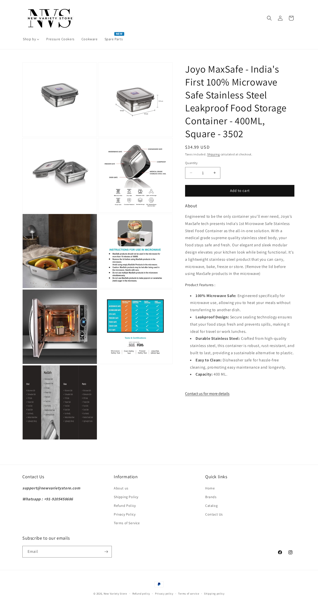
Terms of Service (127, 523)
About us (121, 488)
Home (210, 488)
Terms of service (188, 593)
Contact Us (214, 514)
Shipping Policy (126, 497)
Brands (211, 497)
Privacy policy (164, 593)
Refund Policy (125, 505)
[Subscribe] (106, 552)
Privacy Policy (124, 514)
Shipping (213, 154)
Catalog (211, 505)
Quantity (191, 163)
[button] (269, 18)
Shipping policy (214, 593)
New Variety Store (115, 593)
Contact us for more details (207, 393)
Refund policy (141, 593)
